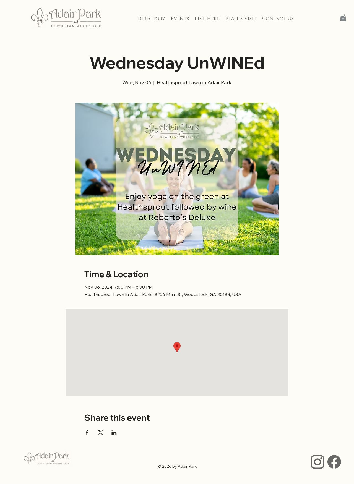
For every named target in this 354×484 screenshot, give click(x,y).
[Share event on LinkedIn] (114, 432)
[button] (343, 17)
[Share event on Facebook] (87, 432)
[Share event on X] (100, 432)
